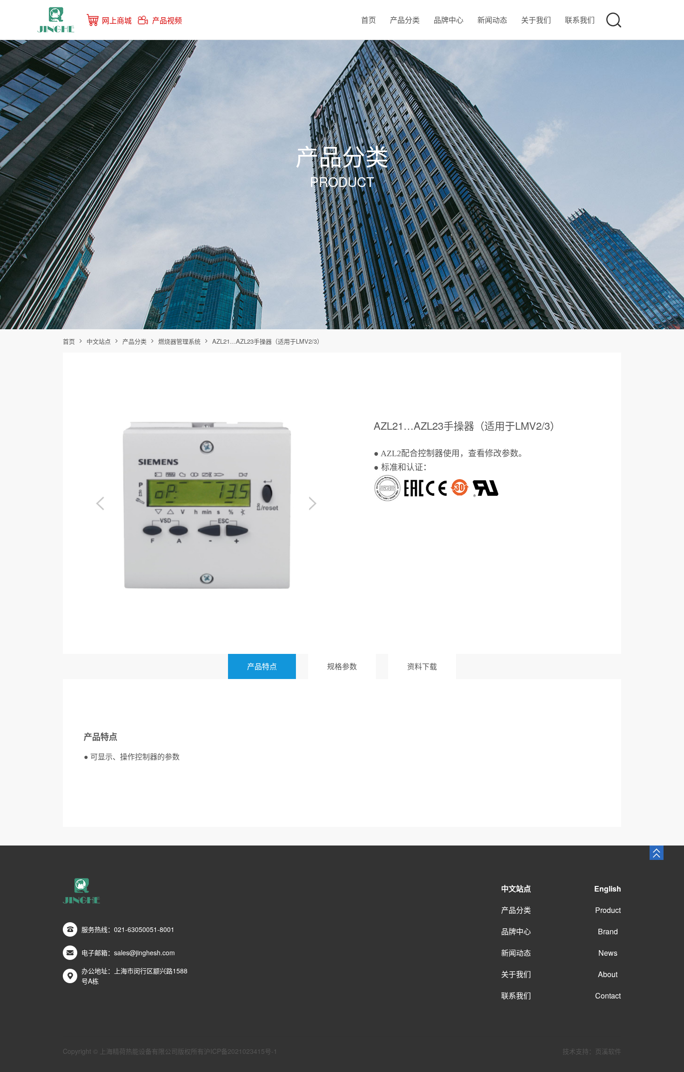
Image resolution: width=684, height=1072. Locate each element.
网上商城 (117, 20)
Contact (608, 995)
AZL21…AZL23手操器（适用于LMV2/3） (267, 341)
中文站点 (99, 341)
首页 (368, 19)
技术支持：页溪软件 (592, 1051)
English (607, 888)
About (607, 974)
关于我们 (536, 19)
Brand (608, 931)
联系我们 (580, 19)
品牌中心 (448, 19)
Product (608, 910)
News (607, 952)
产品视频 (167, 20)
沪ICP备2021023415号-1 (240, 1051)
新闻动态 (492, 19)
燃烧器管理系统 (179, 341)
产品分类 (405, 19)
